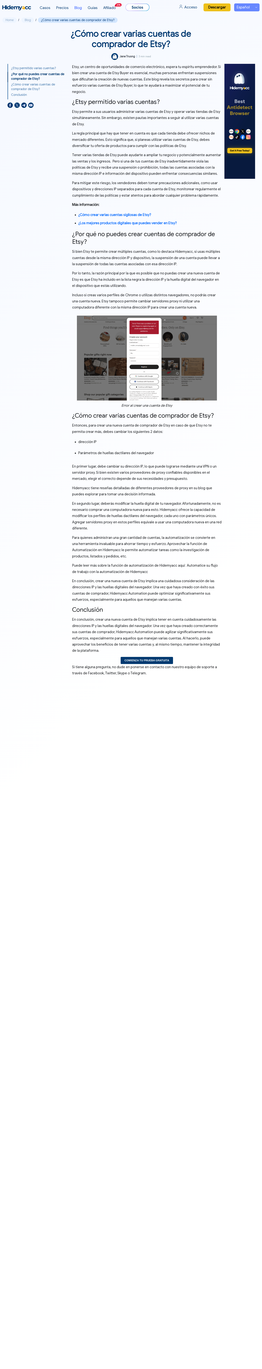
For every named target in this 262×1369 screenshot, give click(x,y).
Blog (78, 8)
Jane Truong (127, 56)
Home (9, 20)
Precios (62, 8)
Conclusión (19, 95)
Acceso (190, 7)
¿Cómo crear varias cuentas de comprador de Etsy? (33, 87)
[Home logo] (16, 7)
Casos (45, 8)
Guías (92, 8)
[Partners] (137, 7)
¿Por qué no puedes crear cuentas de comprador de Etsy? (37, 76)
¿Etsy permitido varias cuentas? (33, 68)
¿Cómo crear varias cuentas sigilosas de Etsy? (114, 215)
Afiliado (111, 7)
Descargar (217, 7)
